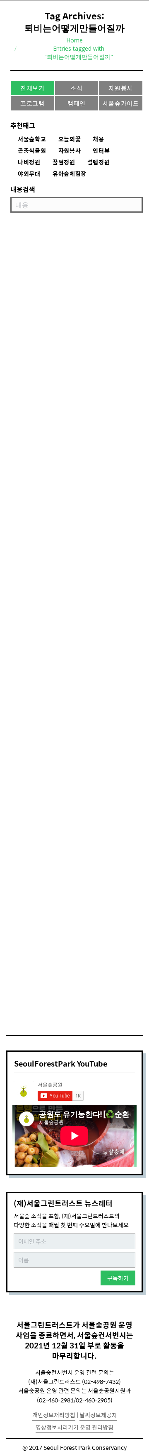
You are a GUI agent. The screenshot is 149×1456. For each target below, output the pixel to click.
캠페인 (76, 103)
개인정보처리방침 (53, 1414)
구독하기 (118, 1277)
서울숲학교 (32, 139)
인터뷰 (101, 151)
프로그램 (32, 103)
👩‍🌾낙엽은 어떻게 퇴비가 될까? (62, 434)
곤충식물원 (32, 151)
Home (74, 40)
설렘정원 (98, 162)
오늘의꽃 (69, 139)
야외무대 (29, 174)
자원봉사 (120, 88)
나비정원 (29, 162)
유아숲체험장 (70, 174)
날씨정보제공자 (98, 1414)
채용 (98, 139)
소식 (76, 88)
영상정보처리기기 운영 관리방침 (74, 1427)
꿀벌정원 (64, 162)
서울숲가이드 (120, 103)
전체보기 (32, 88)
